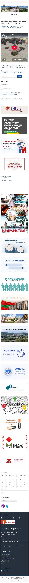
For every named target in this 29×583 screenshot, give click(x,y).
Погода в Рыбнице (6, 176)
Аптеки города (4, 536)
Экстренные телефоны (6, 539)
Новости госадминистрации (13, 27)
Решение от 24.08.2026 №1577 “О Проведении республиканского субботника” (13, 93)
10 (2, 482)
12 (9, 482)
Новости (3, 27)
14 (17, 482)
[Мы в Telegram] (6, 507)
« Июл (2, 493)
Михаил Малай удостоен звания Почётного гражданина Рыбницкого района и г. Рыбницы (13, 66)
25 (6, 486)
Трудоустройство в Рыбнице (8, 534)
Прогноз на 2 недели (6, 180)
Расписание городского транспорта (9, 541)
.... (1, 102)
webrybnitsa (6, 26)
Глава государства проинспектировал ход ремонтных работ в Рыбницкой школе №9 (12, 71)
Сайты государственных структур (9, 532)
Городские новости (18, 26)
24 (2, 486)
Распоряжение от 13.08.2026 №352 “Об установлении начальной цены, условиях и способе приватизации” (12, 99)
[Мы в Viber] (3, 507)
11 (6, 482)
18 (6, 484)
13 (13, 482)
